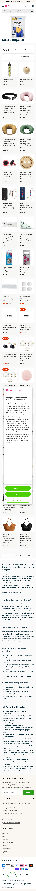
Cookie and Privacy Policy (10, 884)
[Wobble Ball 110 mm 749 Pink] (27, 375)
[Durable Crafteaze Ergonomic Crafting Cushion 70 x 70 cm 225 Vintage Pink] (27, 96)
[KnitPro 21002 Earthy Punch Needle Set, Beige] (9, 193)
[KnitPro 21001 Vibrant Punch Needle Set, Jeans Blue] (27, 193)
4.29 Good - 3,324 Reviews (21, 1)
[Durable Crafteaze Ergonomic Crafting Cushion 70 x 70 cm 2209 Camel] (9, 129)
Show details (17, 501)
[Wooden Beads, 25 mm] (27, 69)
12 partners (22, 421)
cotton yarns (17, 766)
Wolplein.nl (10, 887)
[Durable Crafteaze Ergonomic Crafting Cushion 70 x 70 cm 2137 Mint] (27, 129)
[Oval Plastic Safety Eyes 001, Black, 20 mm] (9, 344)
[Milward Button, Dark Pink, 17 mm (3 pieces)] (27, 257)
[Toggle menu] (3, 6)
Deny (18, 495)
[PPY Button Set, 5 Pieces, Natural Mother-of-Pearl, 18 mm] (9, 375)
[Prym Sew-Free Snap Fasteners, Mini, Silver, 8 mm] (9, 257)
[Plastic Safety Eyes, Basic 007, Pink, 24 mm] (9, 162)
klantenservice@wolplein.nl (11, 823)
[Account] (29, 6)
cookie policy (10, 430)
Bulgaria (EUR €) (9, 860)
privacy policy (21, 427)
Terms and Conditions (16, 880)
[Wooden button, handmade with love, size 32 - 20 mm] (27, 162)
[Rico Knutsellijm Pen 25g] (9, 69)
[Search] (32, 11)
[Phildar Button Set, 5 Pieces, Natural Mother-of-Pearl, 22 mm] (27, 344)
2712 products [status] (24, 57)
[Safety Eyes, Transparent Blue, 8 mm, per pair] (9, 315)
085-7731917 (7, 819)
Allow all (17, 488)
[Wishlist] (26, 6)
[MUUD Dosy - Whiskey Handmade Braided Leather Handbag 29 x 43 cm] (9, 524)
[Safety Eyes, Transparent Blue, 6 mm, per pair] (27, 315)
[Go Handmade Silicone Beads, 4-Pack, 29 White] (27, 286)
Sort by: (26, 50)
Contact (4, 880)
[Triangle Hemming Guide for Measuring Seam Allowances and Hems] (27, 224)
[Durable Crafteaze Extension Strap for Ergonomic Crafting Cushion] (9, 96)
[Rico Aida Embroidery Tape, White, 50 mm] (9, 286)
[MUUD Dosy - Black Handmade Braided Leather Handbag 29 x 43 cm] (27, 524)
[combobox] (18, 11)
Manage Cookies (26, 884)
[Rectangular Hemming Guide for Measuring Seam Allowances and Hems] (9, 224)
